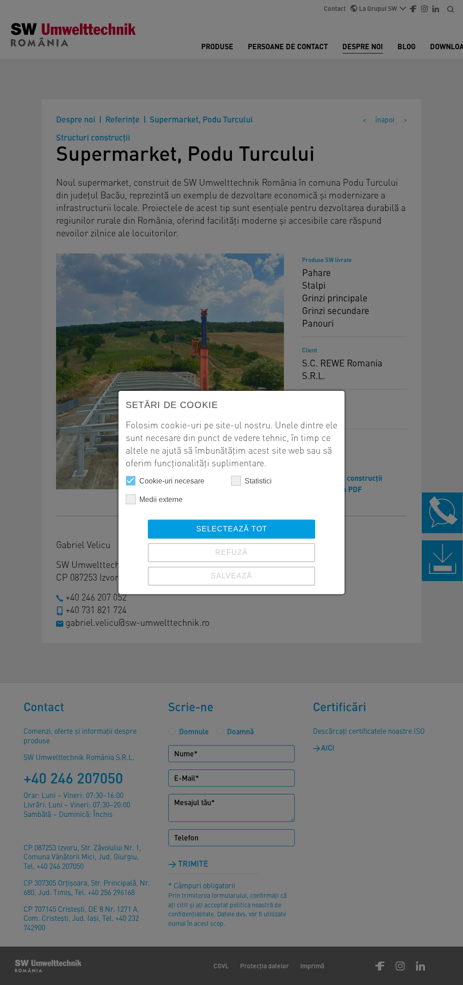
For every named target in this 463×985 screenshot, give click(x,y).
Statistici (258, 481)
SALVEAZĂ (231, 576)
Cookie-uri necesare (171, 481)
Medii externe (161, 499)
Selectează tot (231, 529)
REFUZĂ (231, 552)
